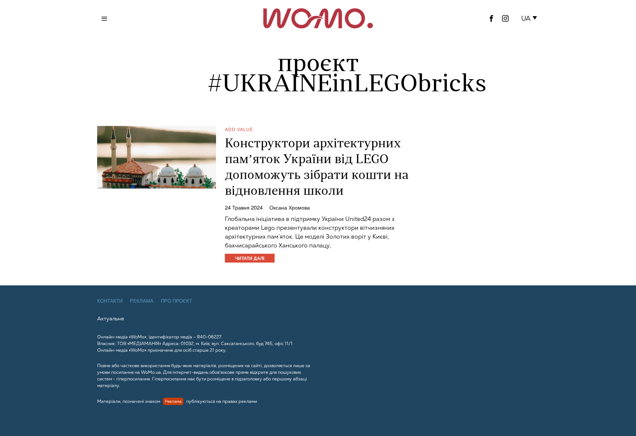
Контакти (110, 301)
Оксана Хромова (289, 207)
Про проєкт (176, 301)
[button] (530, 18)
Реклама (141, 301)
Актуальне (110, 318)
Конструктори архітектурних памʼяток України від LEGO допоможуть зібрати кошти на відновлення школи (317, 168)
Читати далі (249, 258)
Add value (239, 129)
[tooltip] (491, 18)
